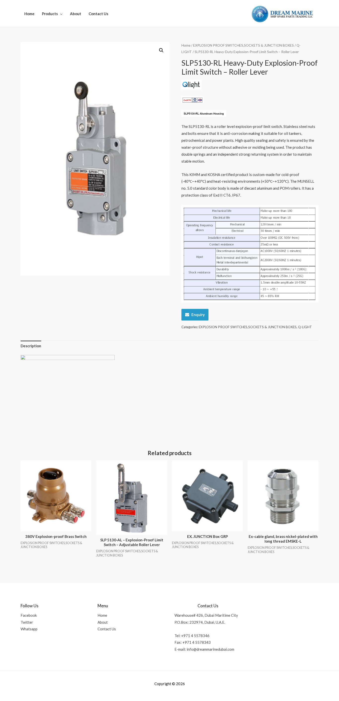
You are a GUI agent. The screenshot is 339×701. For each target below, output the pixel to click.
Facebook (29, 615)
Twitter (27, 622)
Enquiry (198, 314)
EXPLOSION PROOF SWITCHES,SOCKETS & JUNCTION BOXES (243, 45)
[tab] (31, 346)
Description (31, 346)
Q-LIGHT (305, 327)
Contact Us (98, 13)
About (75, 13)
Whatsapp (29, 629)
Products (50, 13)
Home (29, 13)
